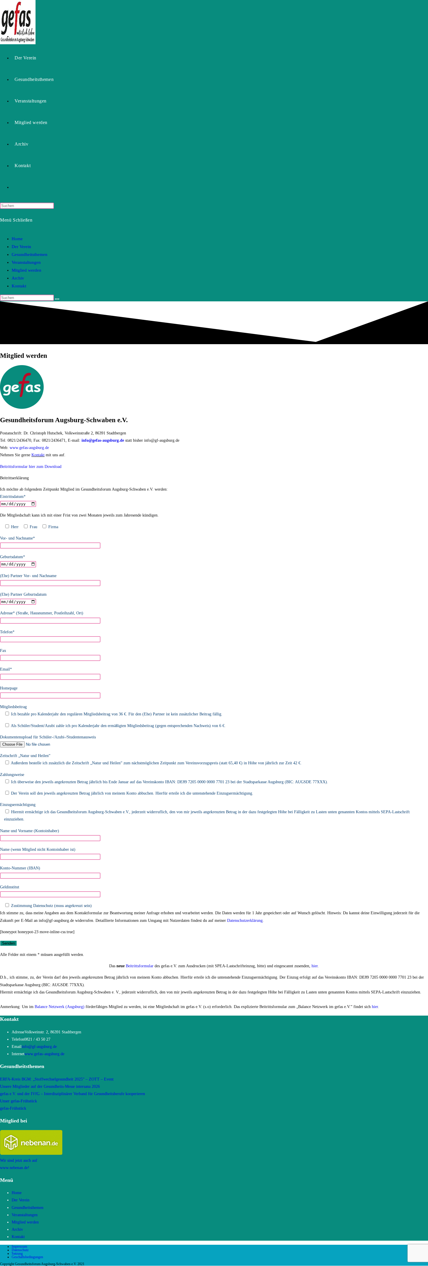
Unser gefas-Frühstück (18, 1101)
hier (315, 966)
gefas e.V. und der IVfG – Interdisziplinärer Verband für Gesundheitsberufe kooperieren (72, 1094)
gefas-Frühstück (13, 1108)
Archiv (18, 278)
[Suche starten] (57, 299)
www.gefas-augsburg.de (29, 447)
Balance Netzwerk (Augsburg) (59, 1007)
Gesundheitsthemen (29, 254)
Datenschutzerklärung (245, 920)
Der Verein (21, 246)
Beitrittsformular (139, 966)
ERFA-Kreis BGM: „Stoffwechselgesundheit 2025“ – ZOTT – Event (57, 1079)
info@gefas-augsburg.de (103, 440)
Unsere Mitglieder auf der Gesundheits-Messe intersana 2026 (50, 1086)
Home (17, 238)
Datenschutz (20, 1250)
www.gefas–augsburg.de (44, 1054)
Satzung (17, 1253)
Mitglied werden (26, 270)
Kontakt (19, 286)
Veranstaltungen (26, 262)
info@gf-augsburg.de (39, 1046)
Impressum (19, 1246)
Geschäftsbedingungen (27, 1257)
